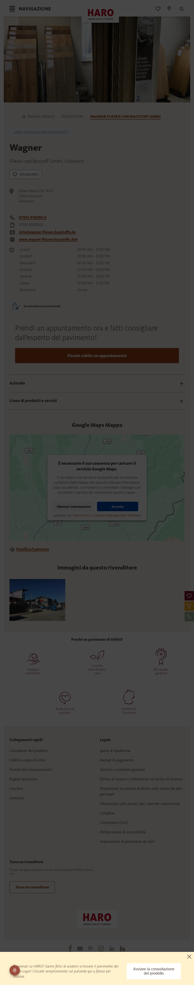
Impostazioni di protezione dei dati (127, 841)
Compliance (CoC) (114, 822)
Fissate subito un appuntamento (97, 355)
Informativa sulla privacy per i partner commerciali (140, 803)
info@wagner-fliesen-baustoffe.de (47, 232)
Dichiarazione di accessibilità (123, 832)
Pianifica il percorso (32, 549)
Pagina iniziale (41, 116)
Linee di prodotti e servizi (33, 400)
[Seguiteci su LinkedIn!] (109, 948)
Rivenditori (72, 116)
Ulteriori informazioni (74, 506)
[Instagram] (98, 948)
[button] (189, 596)
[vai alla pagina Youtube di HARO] (77, 948)
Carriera (16, 788)
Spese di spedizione (115, 750)
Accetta (117, 506)
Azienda (17, 383)
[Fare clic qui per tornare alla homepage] (97, 919)
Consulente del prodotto (28, 750)
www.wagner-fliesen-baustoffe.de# (48, 239)
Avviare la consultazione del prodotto (153, 971)
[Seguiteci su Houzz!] (119, 948)
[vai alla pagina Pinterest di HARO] (88, 948)
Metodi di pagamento (117, 760)
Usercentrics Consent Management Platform (107, 515)
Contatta (16, 798)
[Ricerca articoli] (179, 9)
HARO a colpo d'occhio (27, 760)
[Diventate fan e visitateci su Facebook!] (67, 948)
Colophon (107, 813)
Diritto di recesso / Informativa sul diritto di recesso (141, 779)
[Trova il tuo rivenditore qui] (169, 9)
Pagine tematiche (23, 779)
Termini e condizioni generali (122, 769)
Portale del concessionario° (30, 769)
